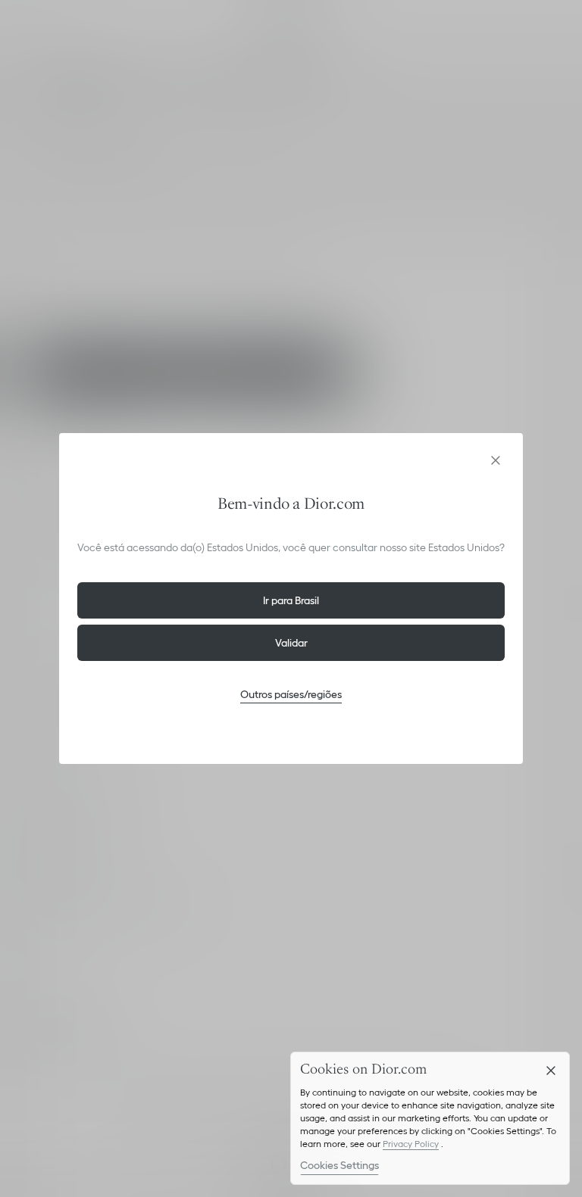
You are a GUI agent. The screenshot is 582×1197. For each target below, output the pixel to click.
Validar (291, 643)
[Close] (551, 1070)
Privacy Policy (411, 1144)
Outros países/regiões (291, 694)
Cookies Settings (339, 1165)
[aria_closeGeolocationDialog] (496, 460)
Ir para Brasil (291, 600)
